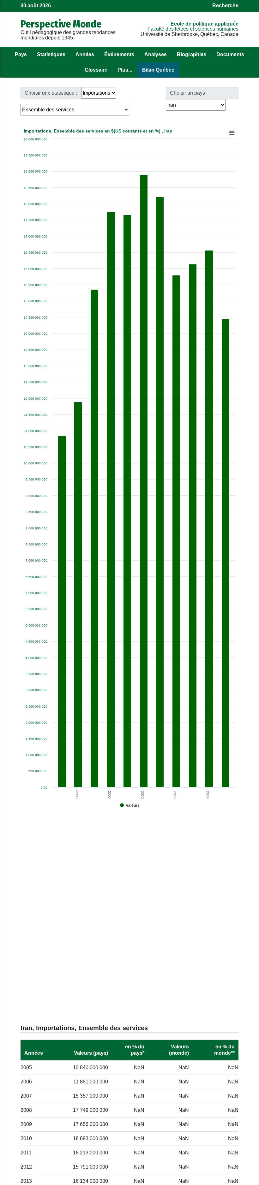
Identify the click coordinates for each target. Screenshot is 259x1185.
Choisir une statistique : (51, 93)
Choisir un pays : (189, 93)
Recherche (225, 5)
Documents (230, 54)
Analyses (155, 54)
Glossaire (96, 70)
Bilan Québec (158, 70)
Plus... (124, 70)
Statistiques (51, 54)
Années (84, 54)
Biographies (191, 54)
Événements (119, 54)
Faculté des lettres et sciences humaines (193, 29)
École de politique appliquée (204, 24)
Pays (21, 54)
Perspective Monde (61, 24)
